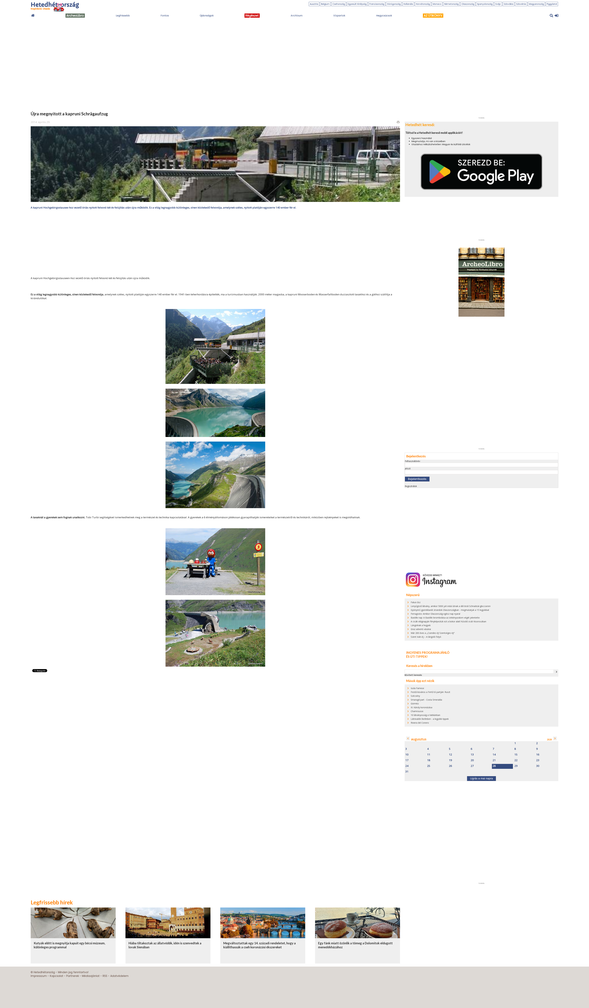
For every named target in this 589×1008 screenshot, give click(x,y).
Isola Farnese (417, 688)
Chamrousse (417, 711)
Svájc (498, 4)
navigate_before (408, 738)
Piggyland (552, 4)
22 (516, 760)
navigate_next (556, 672)
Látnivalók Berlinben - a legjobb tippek (430, 718)
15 (516, 754)
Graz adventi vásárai (421, 629)
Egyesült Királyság (357, 4)
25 (428, 766)
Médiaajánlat (91, 976)
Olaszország (467, 4)
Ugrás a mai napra (481, 778)
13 (472, 754)
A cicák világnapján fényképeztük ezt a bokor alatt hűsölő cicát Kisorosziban (448, 621)
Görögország (394, 4)
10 (406, 754)
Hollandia (408, 4)
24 (406, 766)
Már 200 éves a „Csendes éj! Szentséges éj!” (433, 632)
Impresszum (39, 976)
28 (494, 766)
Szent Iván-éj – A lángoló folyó (426, 636)
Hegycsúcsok (384, 15)
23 (537, 760)
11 (428, 754)
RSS (105, 976)
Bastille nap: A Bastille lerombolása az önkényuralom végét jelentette (445, 617)
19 (450, 760)
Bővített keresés (413, 675)
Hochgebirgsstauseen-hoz (59, 278)
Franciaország (376, 4)
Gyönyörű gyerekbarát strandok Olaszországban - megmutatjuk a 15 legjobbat (450, 609)
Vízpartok (339, 15)
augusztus (418, 739)
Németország (451, 4)
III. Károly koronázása (421, 707)
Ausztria (314, 4)
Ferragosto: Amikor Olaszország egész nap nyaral (435, 613)
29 (516, 766)
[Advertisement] (215, 242)
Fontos (165, 15)
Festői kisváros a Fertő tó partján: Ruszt (430, 692)
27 (472, 766)
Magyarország (536, 4)
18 (428, 760)
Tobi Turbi (93, 517)
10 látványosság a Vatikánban (425, 715)
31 (406, 771)
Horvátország (423, 4)
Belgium (325, 4)
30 (537, 766)
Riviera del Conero (420, 722)
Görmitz (415, 703)
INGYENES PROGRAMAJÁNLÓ (427, 652)
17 (406, 760)
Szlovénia (521, 4)
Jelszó (408, 468)
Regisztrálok (411, 486)
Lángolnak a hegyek (421, 625)
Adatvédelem (119, 976)
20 (472, 760)
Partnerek (72, 976)
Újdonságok (207, 15)
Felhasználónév (412, 461)
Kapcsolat (56, 976)
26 (450, 766)
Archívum (296, 15)
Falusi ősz (415, 602)
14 (494, 754)
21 (494, 760)
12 (450, 754)
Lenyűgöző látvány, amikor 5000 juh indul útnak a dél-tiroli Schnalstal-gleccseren (451, 606)
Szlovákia (508, 4)
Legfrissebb (123, 15)
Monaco (437, 4)
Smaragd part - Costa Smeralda (426, 699)
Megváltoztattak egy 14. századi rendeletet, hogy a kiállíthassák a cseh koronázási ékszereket (259, 945)
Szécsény (415, 695)
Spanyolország (485, 4)
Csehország (338, 4)
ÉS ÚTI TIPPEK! (417, 656)
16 (537, 754)
